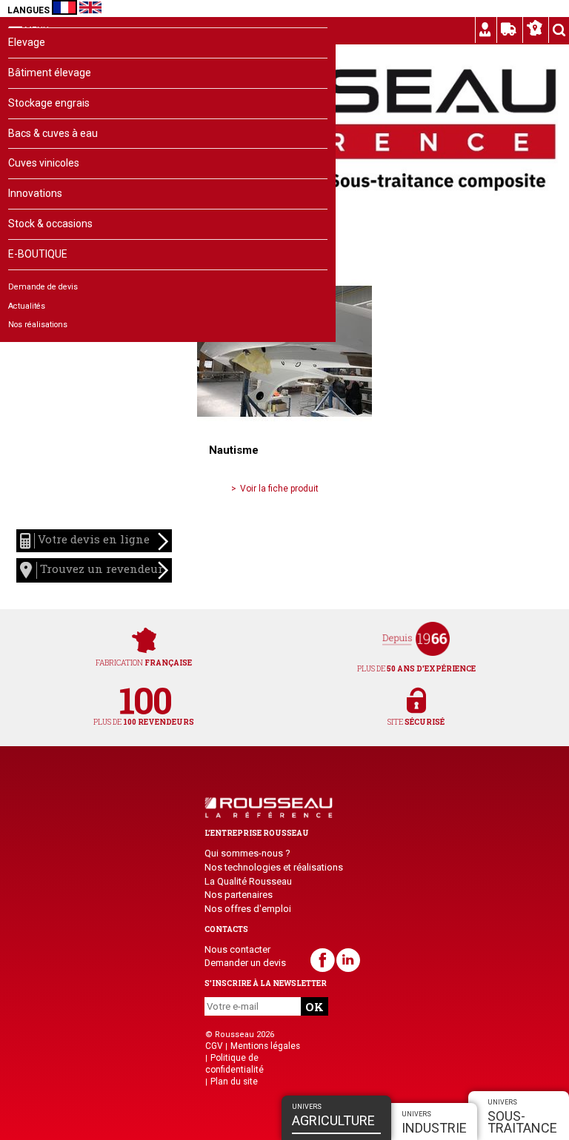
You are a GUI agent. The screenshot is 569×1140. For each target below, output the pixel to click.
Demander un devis (245, 962)
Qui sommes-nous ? (247, 853)
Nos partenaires (238, 894)
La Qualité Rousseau (248, 881)
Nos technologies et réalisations (273, 867)
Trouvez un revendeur (100, 569)
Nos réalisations (37, 324)
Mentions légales (265, 1046)
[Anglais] (90, 7)
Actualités (26, 306)
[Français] (64, 7)
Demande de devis (43, 287)
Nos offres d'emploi (247, 908)
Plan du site (234, 1081)
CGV (214, 1046)
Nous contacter (237, 949)
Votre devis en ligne (92, 539)
